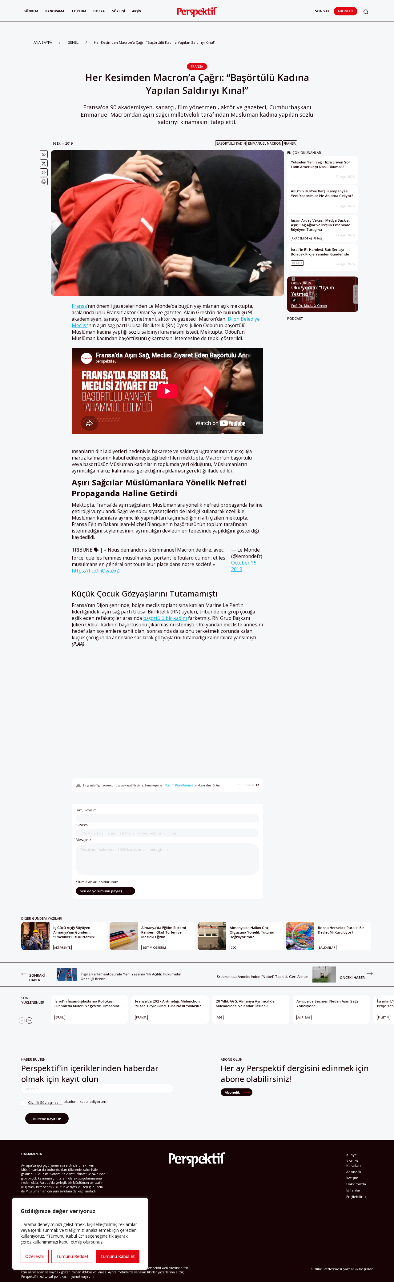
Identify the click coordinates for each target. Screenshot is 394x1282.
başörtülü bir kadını (165, 618)
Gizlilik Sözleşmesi (326, 1269)
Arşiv (136, 11)
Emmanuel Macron (264, 143)
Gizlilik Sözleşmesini (45, 1102)
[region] (80, 1234)
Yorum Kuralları (353, 1163)
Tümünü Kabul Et (117, 1256)
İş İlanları (353, 1190)
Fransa (197, 66)
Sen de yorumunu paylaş (101, 891)
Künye (351, 1154)
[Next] (29, 1020)
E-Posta (82, 824)
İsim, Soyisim (86, 810)
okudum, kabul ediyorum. (67, 1102)
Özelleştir (34, 1256)
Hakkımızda (356, 1184)
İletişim (352, 1178)
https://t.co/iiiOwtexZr (96, 571)
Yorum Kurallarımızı (180, 785)
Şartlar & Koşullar (358, 1269)
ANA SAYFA (43, 42)
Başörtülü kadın (231, 143)
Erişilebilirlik (356, 1196)
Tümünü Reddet (72, 1256)
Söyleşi (118, 11)
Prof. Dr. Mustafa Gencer (309, 305)
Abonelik (345, 11)
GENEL (72, 42)
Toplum (78, 11)
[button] (365, 12)
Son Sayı (322, 11)
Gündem (30, 11)
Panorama (54, 11)
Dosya (99, 11)
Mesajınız (83, 839)
